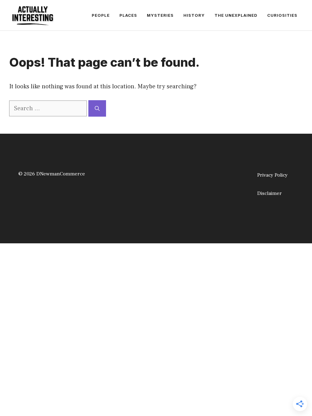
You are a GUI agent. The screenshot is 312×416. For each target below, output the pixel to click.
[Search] (97, 108)
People (101, 15)
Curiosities (282, 15)
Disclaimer (269, 193)
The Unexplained (235, 15)
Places (128, 15)
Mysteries (160, 15)
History (194, 15)
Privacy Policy (272, 175)
